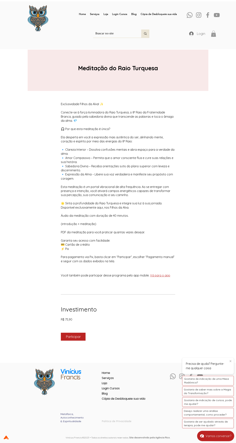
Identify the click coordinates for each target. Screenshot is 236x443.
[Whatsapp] (189, 15)
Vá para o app (160, 275)
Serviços (108, 378)
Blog (105, 393)
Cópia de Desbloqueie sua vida (115, 399)
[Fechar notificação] (230, 361)
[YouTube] (216, 15)
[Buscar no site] (145, 34)
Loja (104, 383)
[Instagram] (198, 15)
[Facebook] (207, 15)
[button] (213, 34)
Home (106, 373)
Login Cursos (111, 388)
